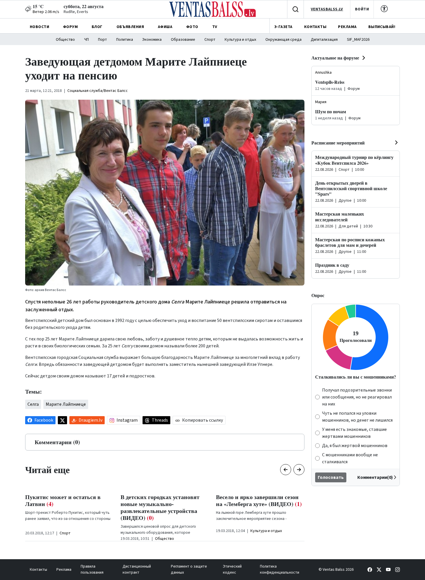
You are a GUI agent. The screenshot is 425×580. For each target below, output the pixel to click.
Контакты (38, 569)
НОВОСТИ (39, 27)
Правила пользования (92, 569)
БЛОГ (97, 27)
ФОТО (192, 27)
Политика (124, 39)
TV (214, 27)
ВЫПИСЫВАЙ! (381, 27)
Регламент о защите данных (189, 569)
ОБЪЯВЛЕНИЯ (130, 27)
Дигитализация (324, 39)
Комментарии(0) (375, 477)
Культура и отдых (240, 39)
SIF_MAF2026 (358, 39)
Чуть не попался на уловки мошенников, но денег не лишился (357, 416)
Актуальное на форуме (335, 57)
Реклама (63, 569)
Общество (65, 39)
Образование (183, 39)
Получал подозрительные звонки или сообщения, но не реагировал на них (357, 397)
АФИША (165, 27)
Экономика (152, 39)
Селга (33, 404)
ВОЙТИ (362, 9)
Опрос (317, 295)
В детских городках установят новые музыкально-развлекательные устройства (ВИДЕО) (160, 507)
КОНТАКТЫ (315, 27)
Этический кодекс (232, 569)
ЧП (86, 39)
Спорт (209, 39)
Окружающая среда (283, 39)
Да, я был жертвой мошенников (354, 445)
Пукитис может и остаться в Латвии (63, 500)
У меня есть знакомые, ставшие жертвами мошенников (354, 433)
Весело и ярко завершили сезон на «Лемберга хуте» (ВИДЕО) (259, 500)
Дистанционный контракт (137, 569)
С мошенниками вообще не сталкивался (350, 458)
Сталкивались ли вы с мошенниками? (355, 376)
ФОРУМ (70, 27)
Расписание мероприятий (338, 142)
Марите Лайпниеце (66, 404)
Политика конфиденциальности (279, 569)
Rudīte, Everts (76, 12)
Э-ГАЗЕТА (283, 27)
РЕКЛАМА (347, 27)
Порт (102, 39)
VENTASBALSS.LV (327, 9)
